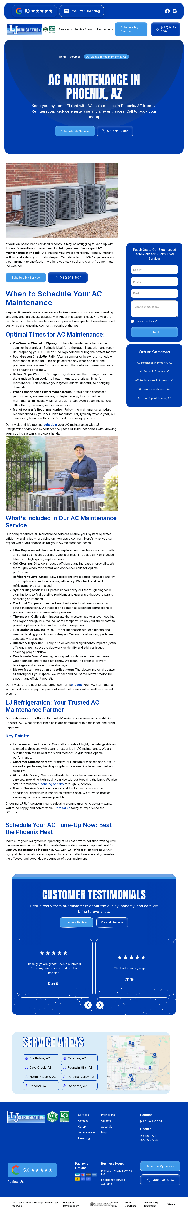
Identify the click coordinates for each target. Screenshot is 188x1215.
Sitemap (171, 1204)
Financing (84, 1138)
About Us (106, 1126)
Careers (106, 1120)
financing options (51, 784)
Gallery (82, 1126)
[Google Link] (174, 11)
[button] (65, 29)
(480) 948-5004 (151, 1121)
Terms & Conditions (131, 1204)
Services (75, 56)
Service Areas (86, 1132)
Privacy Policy (115, 1204)
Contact (83, 1120)
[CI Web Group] (100, 1204)
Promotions (108, 1114)
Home (62, 56)
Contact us (62, 808)
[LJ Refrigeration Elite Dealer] (24, 29)
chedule (77, 685)
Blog (104, 1132)
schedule (51, 424)
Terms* (153, 321)
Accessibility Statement (151, 1204)
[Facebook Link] (166, 11)
